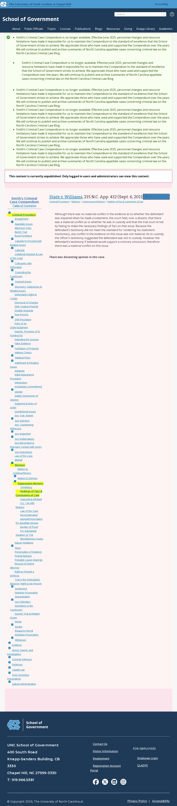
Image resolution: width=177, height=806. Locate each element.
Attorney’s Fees (23, 228)
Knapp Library (145, 29)
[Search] (164, 14)
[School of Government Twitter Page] (105, 784)
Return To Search (157, 196)
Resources (113, 29)
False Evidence (23, 343)
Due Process (22, 314)
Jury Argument (23, 433)
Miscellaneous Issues (31, 538)
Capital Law (18, 669)
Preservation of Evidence (28, 552)
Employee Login (147, 758)
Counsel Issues (23, 281)
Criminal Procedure (24, 214)
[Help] (172, 14)
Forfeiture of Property (27, 348)
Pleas (18, 548)
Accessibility (161, 4)
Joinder (19, 391)
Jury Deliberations (24, 439)
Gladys (142, 765)
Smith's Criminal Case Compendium (24, 200)
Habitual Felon (22, 357)
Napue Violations (24, 542)
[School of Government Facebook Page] (96, 784)
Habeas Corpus (23, 352)
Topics (51, 29)
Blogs (98, 29)
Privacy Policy (137, 801)
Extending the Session (27, 339)
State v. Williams (65, 196)
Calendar (20, 250)
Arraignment (21, 218)
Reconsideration (29, 515)
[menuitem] (96, 782)
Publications (83, 29)
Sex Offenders (23, 601)
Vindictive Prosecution (26, 634)
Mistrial (18, 459)
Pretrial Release (23, 555)
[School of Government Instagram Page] (123, 784)
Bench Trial (21, 232)
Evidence (17, 645)
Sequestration (22, 596)
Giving (128, 29)
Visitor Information (105, 751)
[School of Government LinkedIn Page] (114, 784)
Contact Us (100, 744)
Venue (18, 621)
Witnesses (20, 640)
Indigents (20, 370)
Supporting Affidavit (31, 499)
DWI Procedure (23, 319)
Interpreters (21, 382)
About (16, 29)
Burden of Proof (29, 527)
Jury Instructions (23, 452)
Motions (20, 465)
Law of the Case (24, 456)
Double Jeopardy (24, 310)
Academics (165, 29)
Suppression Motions (30, 483)
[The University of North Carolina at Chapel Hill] (2, 4)
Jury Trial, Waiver (24, 415)
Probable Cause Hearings (29, 559)
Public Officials (33, 29)
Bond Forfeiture (23, 235)
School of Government (31, 19)
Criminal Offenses (22, 659)
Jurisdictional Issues (25, 411)
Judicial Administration (24, 684)
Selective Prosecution (26, 592)
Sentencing (21, 588)
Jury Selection (22, 420)
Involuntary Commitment (28, 386)
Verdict (18, 626)
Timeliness (26, 487)
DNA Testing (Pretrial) (26, 306)
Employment (101, 758)
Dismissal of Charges (26, 302)
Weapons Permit (24, 630)
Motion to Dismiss (28, 478)
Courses (65, 29)
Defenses (17, 664)
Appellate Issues (24, 224)
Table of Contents (24, 206)
